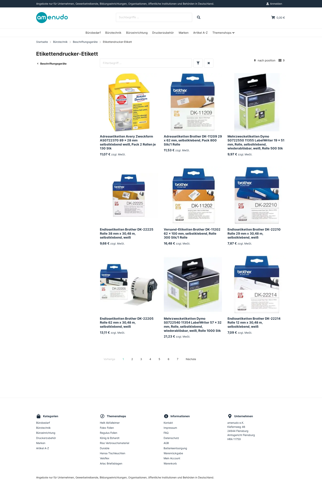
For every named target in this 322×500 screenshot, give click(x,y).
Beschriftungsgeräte (85, 41)
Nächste (191, 359)
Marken (184, 32)
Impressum (170, 427)
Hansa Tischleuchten (112, 453)
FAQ (166, 432)
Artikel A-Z (200, 32)
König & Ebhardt (109, 438)
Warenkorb (170, 463)
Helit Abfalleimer (110, 422)
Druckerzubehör (163, 32)
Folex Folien (107, 427)
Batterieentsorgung (175, 448)
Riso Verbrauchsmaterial (114, 443)
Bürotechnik (113, 32)
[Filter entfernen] (208, 63)
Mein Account (172, 458)
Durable (104, 448)
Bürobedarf (93, 32)
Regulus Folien (108, 432)
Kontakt (168, 422)
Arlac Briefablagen (111, 463)
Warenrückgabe (173, 453)
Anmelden (276, 3)
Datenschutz (171, 438)
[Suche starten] (198, 17)
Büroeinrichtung (137, 32)
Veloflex (104, 458)
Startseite (42, 41)
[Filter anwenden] (198, 63)
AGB (166, 443)
